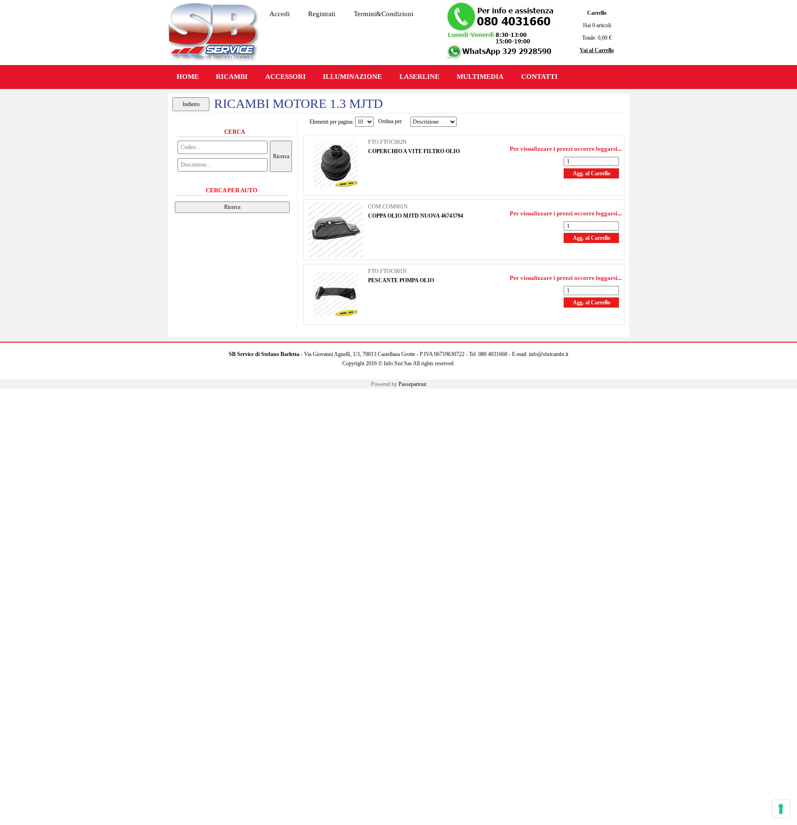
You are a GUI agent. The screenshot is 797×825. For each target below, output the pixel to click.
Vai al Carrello (597, 50)
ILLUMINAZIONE (352, 76)
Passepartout (412, 384)
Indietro (191, 104)
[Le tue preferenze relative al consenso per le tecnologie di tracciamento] (781, 809)
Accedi (279, 14)
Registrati (321, 14)
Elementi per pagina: (331, 122)
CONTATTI (539, 76)
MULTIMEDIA (480, 76)
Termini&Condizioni (383, 14)
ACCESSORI (285, 76)
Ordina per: (390, 121)
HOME (188, 76)
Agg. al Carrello (591, 173)
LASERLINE (419, 76)
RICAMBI (232, 76)
